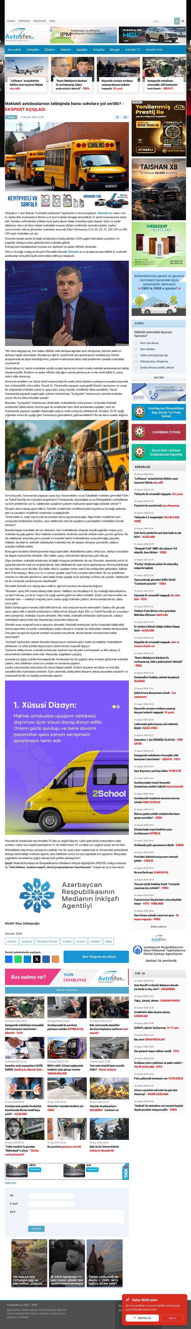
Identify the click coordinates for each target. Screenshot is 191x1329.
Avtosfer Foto (154, 49)
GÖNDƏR (36, 1229)
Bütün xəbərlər (159, 926)
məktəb (67, 941)
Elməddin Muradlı (47, 941)
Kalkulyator (24, 20)
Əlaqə (52, 20)
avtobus (11, 941)
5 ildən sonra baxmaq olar (154, 355)
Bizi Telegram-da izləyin (99, 956)
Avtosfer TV (132, 49)
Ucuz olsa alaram (149, 343)
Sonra (172, 1318)
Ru (183, 21)
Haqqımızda (39, 20)
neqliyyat (26, 941)
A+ (125, 117)
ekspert (80, 941)
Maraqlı (115, 51)
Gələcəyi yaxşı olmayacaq (154, 361)
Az (177, 21)
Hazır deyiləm (147, 349)
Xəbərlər (66, 49)
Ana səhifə (14, 49)
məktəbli (95, 941)
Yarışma (11, 20)
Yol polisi (98, 49)
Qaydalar (81, 49)
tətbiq (108, 941)
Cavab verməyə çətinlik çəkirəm (157, 367)
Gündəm (50, 51)
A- (117, 117)
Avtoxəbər (33, 51)
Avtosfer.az (105, 213)
